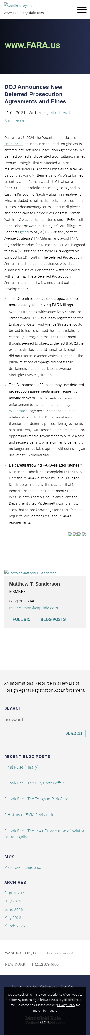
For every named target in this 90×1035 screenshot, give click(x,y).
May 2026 (12, 917)
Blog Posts (53, 620)
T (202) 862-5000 (59, 953)
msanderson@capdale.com (33, 608)
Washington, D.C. (22, 953)
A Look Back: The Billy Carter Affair (34, 783)
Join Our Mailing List (41, 986)
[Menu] (82, 9)
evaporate (17, 410)
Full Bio (21, 620)
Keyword (14, 720)
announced (13, 143)
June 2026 (13, 909)
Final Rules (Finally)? (22, 767)
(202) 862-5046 (22, 601)
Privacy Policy (66, 1005)
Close (45, 1022)
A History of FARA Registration (30, 814)
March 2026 (14, 925)
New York (15, 964)
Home (17, 986)
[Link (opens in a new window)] (70, 534)
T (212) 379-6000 (44, 964)
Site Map (67, 986)
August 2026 (15, 893)
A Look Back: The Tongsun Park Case (36, 798)
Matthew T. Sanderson (34, 584)
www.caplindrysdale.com (24, 12)
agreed (23, 231)
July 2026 (12, 901)
